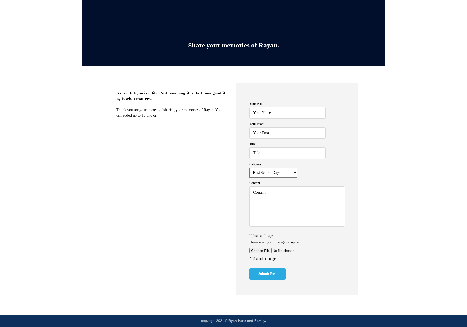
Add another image (262, 259)
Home (176, 7)
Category (255, 164)
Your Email (257, 124)
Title (252, 144)
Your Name (257, 104)
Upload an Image (261, 236)
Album (223, 7)
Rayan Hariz (199, 7)
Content (254, 183)
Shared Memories (252, 7)
